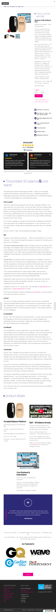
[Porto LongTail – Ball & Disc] (1, 306)
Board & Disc (44, 286)
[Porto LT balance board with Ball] (18, 23)
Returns (6, 590)
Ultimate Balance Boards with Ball (41, 101)
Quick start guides (8, 597)
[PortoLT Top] (12, 36)
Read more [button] (8, 167)
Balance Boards (42, 99)
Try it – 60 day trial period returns (43, 123)
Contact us (6, 599)
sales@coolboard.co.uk (27, 592)
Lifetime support (41, 131)
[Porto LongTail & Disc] (55, 306)
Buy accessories (8, 595)
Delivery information (9, 588)
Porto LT (47, 99)
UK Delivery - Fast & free (43, 110)
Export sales (7, 591)
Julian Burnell (13, 154)
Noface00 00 (38, 154)
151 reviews (30, 147)
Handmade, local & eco (42, 135)
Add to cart (38, 95)
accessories (36, 292)
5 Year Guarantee (41, 128)
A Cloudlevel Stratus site (8, 609)
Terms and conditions (9, 593)
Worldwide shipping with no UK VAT (44, 118)
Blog (5, 600)
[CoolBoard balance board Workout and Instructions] (17, 36)
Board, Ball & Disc (19, 289)
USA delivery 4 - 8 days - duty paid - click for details (44, 113)
